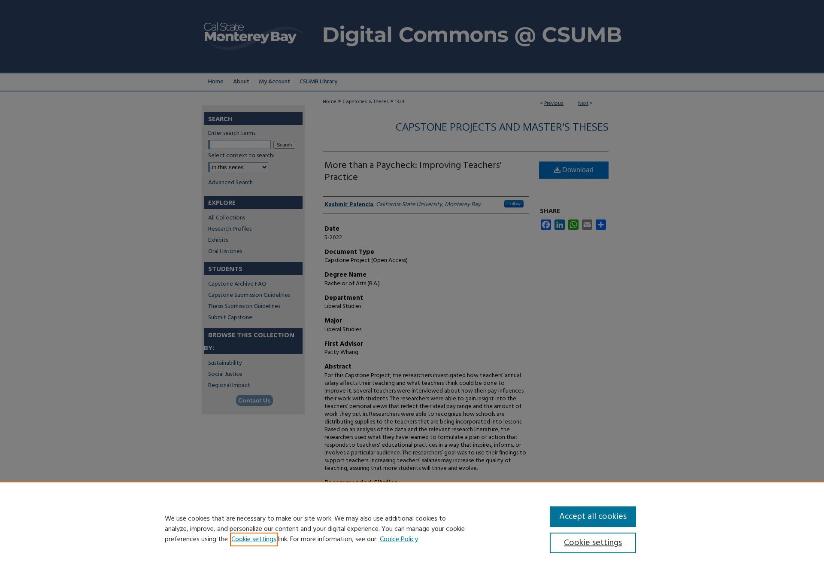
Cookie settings (253, 539)
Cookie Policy (399, 539)
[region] (412, 529)
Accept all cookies (593, 517)
